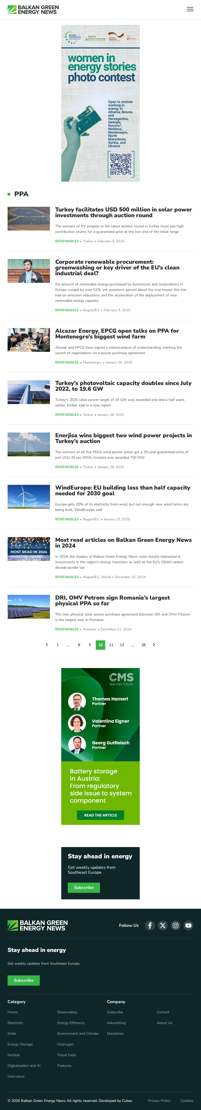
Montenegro (92, 362)
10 (100, 644)
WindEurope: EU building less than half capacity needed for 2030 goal (122, 490)
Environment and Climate (77, 1034)
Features (64, 1066)
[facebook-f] (150, 925)
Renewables (67, 241)
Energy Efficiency (71, 1023)
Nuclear (14, 1055)
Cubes (127, 1100)
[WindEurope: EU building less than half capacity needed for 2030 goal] (29, 497)
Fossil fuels (66, 1055)
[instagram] (176, 925)
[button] (190, 10)
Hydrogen (65, 1044)
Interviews (16, 1076)
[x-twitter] (163, 925)
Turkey (88, 241)
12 (122, 644)
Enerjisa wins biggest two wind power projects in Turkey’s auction (123, 438)
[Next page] (154, 645)
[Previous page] (47, 645)
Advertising (116, 1023)
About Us (164, 1023)
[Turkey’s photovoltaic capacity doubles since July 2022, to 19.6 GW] (29, 392)
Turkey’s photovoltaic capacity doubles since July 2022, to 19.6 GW (123, 386)
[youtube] (188, 925)
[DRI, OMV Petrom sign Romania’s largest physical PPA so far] (29, 607)
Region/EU (91, 310)
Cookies (187, 1101)
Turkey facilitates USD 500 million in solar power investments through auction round (123, 212)
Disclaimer (115, 1034)
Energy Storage (20, 1044)
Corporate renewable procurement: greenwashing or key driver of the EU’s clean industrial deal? (117, 267)
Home (13, 1012)
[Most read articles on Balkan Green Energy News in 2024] (29, 549)
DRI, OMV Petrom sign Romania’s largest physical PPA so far (112, 600)
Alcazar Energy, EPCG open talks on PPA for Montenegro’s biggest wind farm (117, 334)
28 (143, 644)
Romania (89, 629)
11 (111, 644)
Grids (12, 1034)
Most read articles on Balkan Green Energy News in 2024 (123, 543)
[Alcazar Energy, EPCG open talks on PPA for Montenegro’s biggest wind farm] (29, 340)
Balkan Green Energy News (43, 1100)
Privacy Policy (159, 1101)
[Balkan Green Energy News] (33, 9)
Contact (163, 1012)
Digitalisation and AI (24, 1066)
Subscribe (84, 887)
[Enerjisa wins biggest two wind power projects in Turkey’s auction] (29, 444)
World (106, 577)
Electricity (15, 1023)
